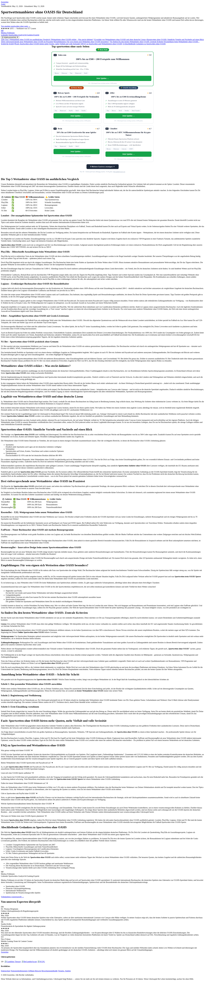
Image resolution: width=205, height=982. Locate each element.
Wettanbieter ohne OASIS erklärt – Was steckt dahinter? (72, 40)
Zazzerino (4, 2)
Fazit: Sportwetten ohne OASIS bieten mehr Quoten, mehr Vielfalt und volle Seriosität (47, 44)
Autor (3, 4)
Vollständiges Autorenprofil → (12, 897)
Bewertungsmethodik (50, 971)
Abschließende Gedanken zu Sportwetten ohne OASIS (144, 44)
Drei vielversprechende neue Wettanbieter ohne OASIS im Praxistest (27, 42)
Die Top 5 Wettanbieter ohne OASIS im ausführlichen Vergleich (25, 40)
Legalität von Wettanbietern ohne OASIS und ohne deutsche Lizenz (120, 40)
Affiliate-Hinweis (34, 971)
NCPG (41, 962)
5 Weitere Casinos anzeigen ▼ (102, 167)
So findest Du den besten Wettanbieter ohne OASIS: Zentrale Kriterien (136, 42)
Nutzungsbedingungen (19, 971)
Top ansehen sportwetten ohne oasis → (15, 26)
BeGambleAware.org (119, 172)
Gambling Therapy (12, 962)
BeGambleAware (29, 962)
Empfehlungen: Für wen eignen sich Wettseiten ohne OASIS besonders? (81, 42)
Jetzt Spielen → (102, 78)
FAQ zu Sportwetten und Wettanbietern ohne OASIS (101, 44)
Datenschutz (5, 971)
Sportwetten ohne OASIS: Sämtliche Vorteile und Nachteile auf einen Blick (175, 40)
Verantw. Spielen (64, 971)
